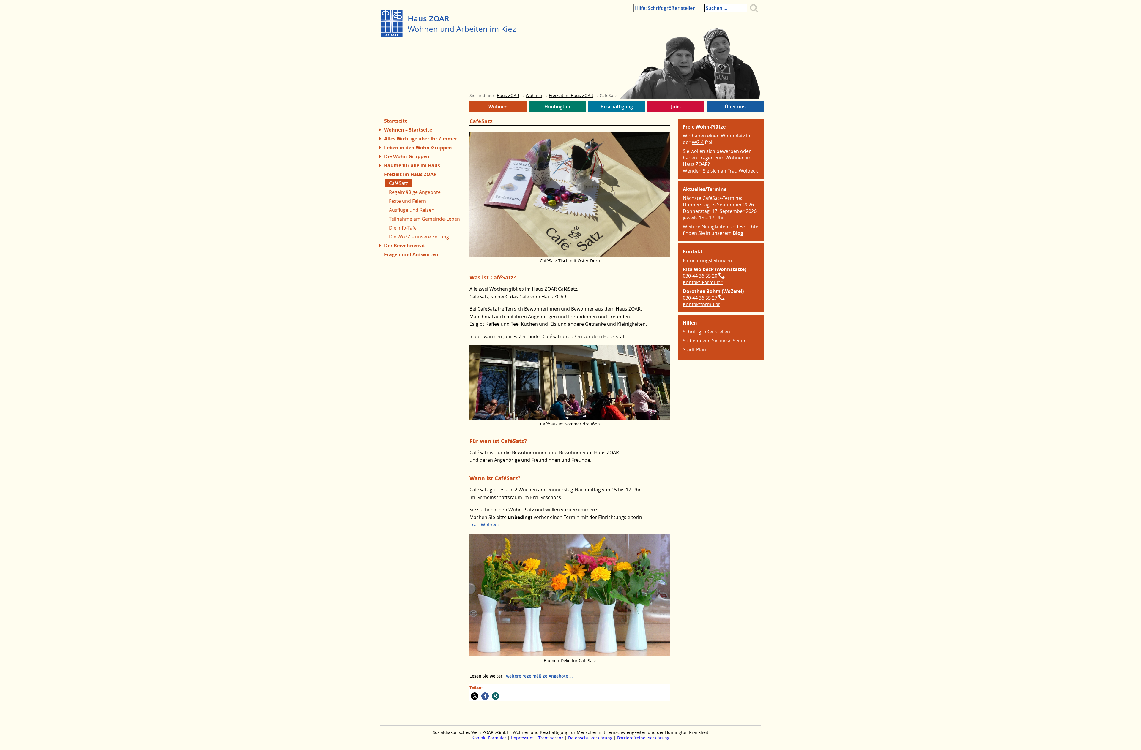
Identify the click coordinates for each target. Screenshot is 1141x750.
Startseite (395, 121)
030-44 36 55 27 (700, 298)
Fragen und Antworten (411, 254)
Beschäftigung (614, 107)
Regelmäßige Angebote (415, 192)
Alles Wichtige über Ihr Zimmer (420, 138)
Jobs (675, 107)
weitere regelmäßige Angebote (537, 676)
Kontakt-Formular (703, 282)
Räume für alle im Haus (412, 165)
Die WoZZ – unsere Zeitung (419, 236)
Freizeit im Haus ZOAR (410, 174)
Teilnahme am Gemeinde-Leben (424, 219)
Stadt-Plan (694, 349)
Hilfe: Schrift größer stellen (665, 8)
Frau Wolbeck (484, 524)
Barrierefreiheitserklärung (643, 737)
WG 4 (698, 142)
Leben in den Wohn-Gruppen (418, 147)
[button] (474, 696)
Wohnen (496, 107)
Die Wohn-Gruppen (406, 156)
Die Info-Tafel (403, 227)
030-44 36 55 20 (700, 276)
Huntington (556, 107)
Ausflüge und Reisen (411, 210)
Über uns (734, 107)
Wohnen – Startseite (408, 129)
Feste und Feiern (407, 201)
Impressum (522, 737)
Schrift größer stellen (706, 331)
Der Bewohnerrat (404, 245)
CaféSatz (711, 198)
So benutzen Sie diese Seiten (715, 340)
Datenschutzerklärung (590, 737)
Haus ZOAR (428, 18)
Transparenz (550, 737)
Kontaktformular (701, 304)
